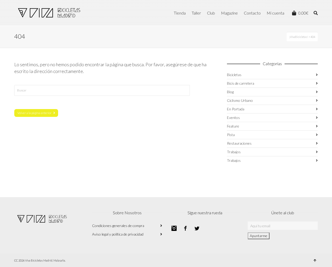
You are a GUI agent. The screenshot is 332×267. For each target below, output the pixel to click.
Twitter (197, 228)
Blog (230, 92)
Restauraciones (239, 143)
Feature (233, 126)
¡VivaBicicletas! (298, 36)
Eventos (233, 117)
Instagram (174, 228)
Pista (231, 134)
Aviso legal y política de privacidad (117, 234)
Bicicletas (234, 74)
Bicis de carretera (240, 83)
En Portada (235, 109)
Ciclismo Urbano (240, 100)
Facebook (185, 228)
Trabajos (234, 152)
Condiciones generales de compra (118, 225)
